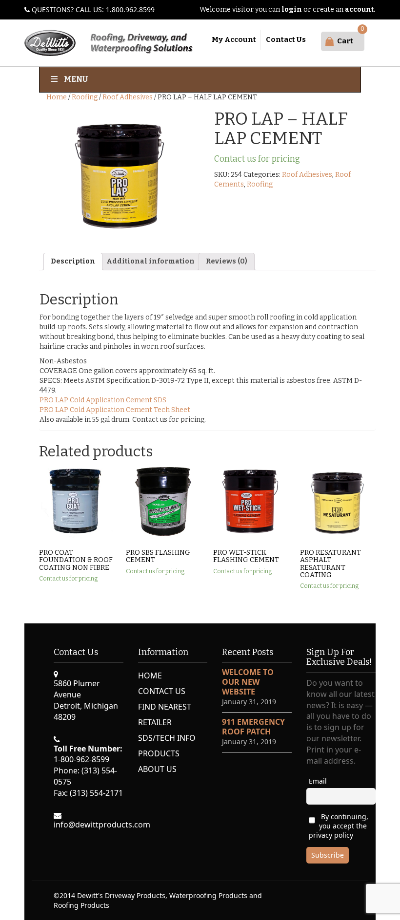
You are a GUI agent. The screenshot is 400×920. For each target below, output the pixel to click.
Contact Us (286, 39)
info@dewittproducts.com (102, 824)
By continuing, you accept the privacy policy (338, 826)
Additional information (150, 261)
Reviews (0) (226, 261)
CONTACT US (161, 691)
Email (318, 781)
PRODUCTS (159, 753)
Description (73, 261)
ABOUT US (157, 769)
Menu (76, 79)
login (291, 9)
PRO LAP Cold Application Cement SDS (103, 400)
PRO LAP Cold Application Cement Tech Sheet (115, 410)
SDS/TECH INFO (167, 737)
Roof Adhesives (127, 97)
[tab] (72, 261)
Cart (345, 41)
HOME (150, 675)
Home (56, 97)
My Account (234, 39)
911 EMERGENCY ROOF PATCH (253, 726)
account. (360, 9)
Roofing (85, 97)
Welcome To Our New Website (248, 682)
